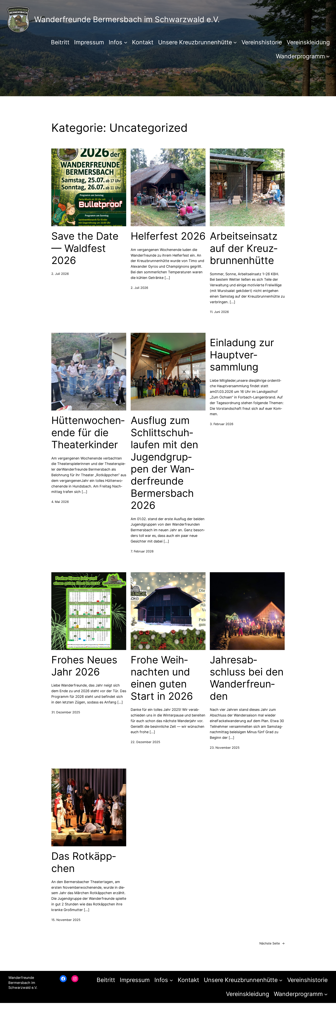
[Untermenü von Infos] (125, 42)
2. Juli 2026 (60, 274)
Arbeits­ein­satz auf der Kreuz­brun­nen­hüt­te (243, 248)
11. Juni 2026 (219, 312)
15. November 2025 (65, 920)
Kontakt (142, 42)
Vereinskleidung (308, 42)
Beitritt (60, 42)
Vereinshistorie (262, 42)
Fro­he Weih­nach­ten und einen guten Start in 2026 (162, 678)
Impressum (89, 42)
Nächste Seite (272, 943)
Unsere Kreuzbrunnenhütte (195, 42)
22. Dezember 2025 (145, 742)
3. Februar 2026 (221, 424)
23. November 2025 (225, 748)
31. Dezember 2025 (65, 712)
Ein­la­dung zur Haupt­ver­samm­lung (242, 355)
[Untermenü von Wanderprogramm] (328, 56)
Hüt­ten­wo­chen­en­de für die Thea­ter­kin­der (88, 432)
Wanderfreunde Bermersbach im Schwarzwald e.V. (127, 19)
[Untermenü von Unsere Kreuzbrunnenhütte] (235, 42)
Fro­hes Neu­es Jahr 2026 (84, 666)
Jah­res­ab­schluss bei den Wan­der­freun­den (247, 678)
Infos (115, 42)
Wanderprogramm (300, 56)
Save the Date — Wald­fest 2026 (84, 248)
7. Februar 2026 (142, 551)
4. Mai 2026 (60, 502)
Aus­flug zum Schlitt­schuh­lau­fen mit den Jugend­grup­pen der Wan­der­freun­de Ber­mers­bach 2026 (164, 462)
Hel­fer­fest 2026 (168, 236)
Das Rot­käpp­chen (83, 862)
